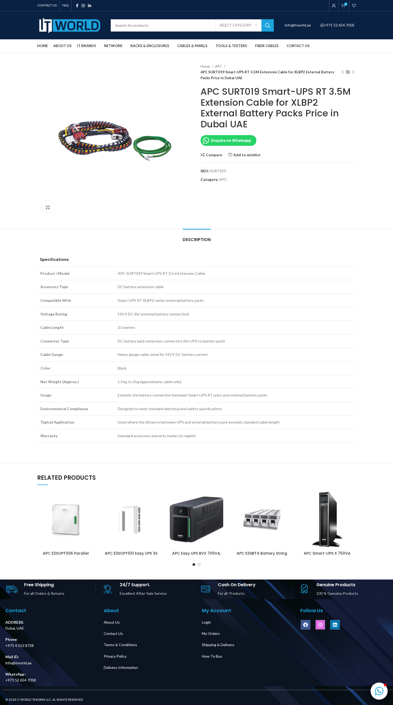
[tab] (197, 237)
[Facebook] (305, 625)
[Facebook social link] (77, 5)
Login (206, 622)
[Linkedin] (335, 625)
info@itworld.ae (298, 25)
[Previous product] (342, 72)
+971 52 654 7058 (339, 25)
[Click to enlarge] (48, 207)
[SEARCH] (267, 25)
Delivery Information (121, 667)
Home (206, 66)
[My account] (333, 5)
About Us (112, 622)
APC (219, 66)
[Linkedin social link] (89, 5)
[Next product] (353, 72)
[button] (379, 691)
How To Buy (212, 656)
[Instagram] (320, 625)
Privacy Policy (115, 656)
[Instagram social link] (83, 5)
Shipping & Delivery (218, 644)
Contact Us (113, 633)
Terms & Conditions (120, 644)
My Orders (211, 633)
